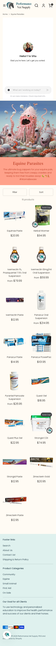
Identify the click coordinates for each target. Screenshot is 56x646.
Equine (6, 579)
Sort (41, 192)
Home (5, 14)
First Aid (7, 588)
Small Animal (9, 583)
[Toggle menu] (3, 5)
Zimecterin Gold (41, 476)
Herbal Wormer (41, 230)
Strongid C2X (41, 438)
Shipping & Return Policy (16, 559)
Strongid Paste (14, 476)
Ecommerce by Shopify (12, 638)
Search (6, 545)
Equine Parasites (17, 14)
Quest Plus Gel (14, 438)
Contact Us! (9, 554)
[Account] (43, 4)
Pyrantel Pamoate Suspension (14, 397)
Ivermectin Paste (15, 314)
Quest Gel (41, 395)
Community (9, 574)
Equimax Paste (14, 230)
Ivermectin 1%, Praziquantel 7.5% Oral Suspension (14, 273)
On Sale (7, 592)
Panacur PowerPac (41, 357)
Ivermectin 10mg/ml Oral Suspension (41, 271)
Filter (15, 192)
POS (40, 636)
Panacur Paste (14, 357)
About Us (7, 550)
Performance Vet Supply (28, 636)
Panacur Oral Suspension (41, 316)
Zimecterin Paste (15, 515)
